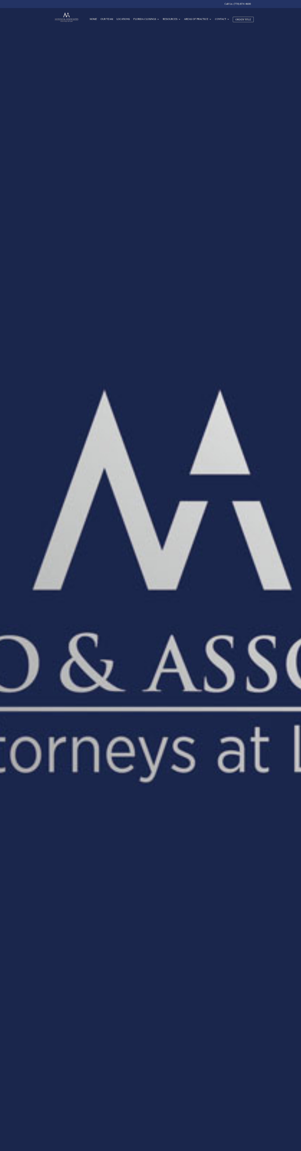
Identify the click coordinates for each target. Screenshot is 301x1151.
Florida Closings (144, 19)
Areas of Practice (196, 19)
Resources (170, 19)
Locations (123, 19)
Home (93, 19)
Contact (220, 19)
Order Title (243, 19)
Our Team (106, 19)
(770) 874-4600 (242, 4)
